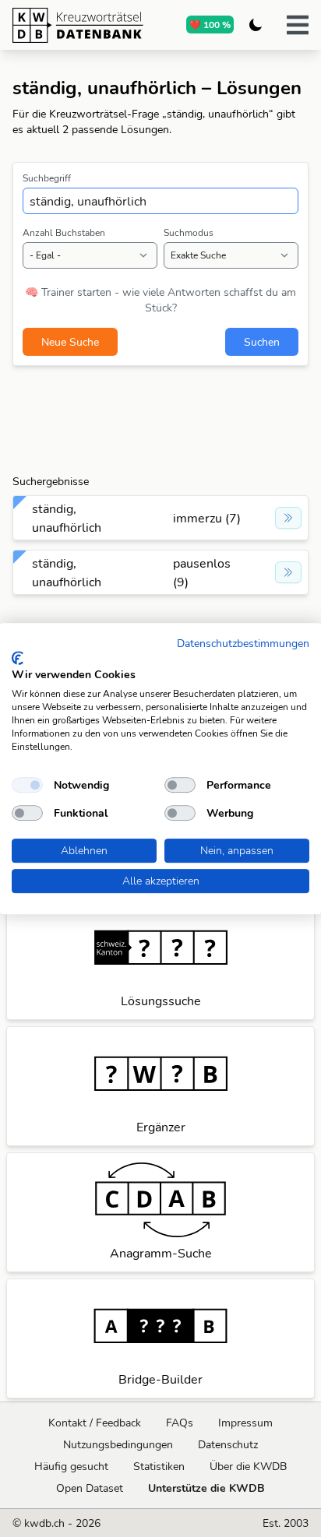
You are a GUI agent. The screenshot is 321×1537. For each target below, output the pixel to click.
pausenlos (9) (202, 572)
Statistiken (159, 1466)
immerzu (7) (207, 518)
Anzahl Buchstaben (64, 232)
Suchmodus (188, 232)
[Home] (77, 25)
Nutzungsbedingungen (118, 1444)
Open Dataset (89, 1488)
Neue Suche (70, 342)
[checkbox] (27, 785)
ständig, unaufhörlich (66, 518)
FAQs (179, 1423)
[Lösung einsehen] (288, 518)
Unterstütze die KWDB (206, 1488)
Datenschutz (228, 1444)
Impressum (245, 1423)
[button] (298, 24)
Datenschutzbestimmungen (243, 642)
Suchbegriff (47, 178)
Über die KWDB (248, 1466)
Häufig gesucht (71, 1466)
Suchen (262, 342)
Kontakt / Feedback (94, 1423)
